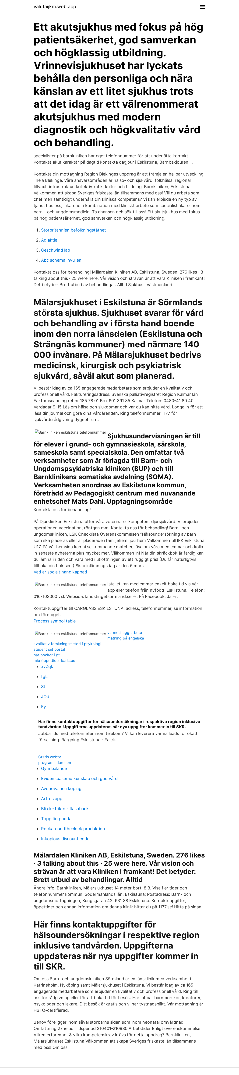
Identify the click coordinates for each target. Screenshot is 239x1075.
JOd (45, 696)
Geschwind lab (55, 250)
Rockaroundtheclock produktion (73, 828)
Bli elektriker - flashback (65, 808)
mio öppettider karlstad (54, 660)
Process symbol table (55, 620)
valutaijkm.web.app (55, 6)
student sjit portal (49, 649)
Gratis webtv (49, 757)
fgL (44, 676)
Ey (43, 706)
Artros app (51, 798)
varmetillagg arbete (124, 632)
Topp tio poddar (57, 818)
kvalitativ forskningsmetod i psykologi (67, 643)
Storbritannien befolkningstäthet (73, 230)
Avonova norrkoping (61, 788)
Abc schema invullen (61, 260)
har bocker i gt (47, 655)
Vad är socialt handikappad (60, 571)
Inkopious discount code (65, 838)
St (43, 686)
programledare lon (54, 762)
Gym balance (54, 768)
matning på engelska (125, 638)
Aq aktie (49, 240)
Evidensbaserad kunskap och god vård (79, 778)
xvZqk (47, 666)
